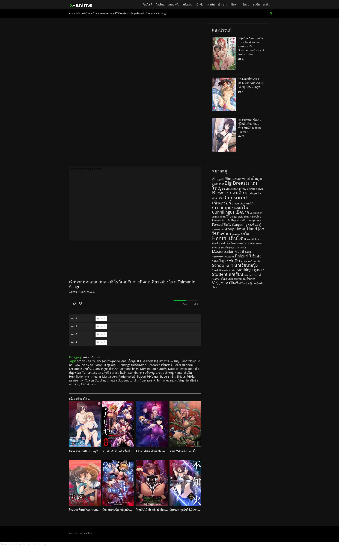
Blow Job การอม (254, 188)
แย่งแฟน (187, 4)
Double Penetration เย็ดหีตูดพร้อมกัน (236, 218)
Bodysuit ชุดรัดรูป (105, 365)
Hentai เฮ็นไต (183, 373)
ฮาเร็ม (266, 4)
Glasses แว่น (217, 229)
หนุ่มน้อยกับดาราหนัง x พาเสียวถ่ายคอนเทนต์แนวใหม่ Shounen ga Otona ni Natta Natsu (251, 46)
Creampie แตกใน (80, 369)
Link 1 (102, 318)
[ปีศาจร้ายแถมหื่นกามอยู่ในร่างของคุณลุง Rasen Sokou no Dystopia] (85, 424)
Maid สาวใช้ (240, 247)
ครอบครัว (173, 4)
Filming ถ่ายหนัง (254, 220)
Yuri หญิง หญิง (250, 283)
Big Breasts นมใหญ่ (166, 361)
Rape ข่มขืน (167, 376)
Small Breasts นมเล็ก (224, 270)
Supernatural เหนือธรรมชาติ (136, 380)
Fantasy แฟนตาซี (98, 373)
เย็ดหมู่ (245, 4)
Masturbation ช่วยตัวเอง (231, 251)
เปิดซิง (199, 4)
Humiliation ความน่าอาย (85, 376)
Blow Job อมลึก (83, 365)
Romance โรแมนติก (251, 261)
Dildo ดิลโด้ (222, 216)
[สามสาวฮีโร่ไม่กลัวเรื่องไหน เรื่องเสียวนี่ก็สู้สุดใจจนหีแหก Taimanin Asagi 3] (118, 424)
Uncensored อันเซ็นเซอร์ (241, 278)
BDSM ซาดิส (145, 361)
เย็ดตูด (234, 4)
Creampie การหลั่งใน (243, 203)
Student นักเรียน (227, 274)
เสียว (214, 287)
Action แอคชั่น (86, 361)
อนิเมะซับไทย (91, 357)
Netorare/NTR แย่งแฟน (223, 256)
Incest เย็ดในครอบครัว (231, 243)
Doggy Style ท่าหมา (241, 216)
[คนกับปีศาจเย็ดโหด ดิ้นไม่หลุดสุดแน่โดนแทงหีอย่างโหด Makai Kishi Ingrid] (185, 424)
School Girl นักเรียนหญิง (235, 265)
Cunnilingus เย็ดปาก (105, 369)
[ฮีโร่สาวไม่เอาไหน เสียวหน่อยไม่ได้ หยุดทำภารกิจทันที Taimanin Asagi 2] (152, 424)
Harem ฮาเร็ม (239, 234)
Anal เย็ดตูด (128, 361)
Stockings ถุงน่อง (106, 380)
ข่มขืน (256, 4)
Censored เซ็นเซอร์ (160, 365)
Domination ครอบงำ (153, 369)
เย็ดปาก (222, 4)
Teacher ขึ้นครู (219, 278)
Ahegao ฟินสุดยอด (108, 361)
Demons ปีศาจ (129, 369)
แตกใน (211, 4)
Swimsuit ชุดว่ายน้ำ (253, 275)
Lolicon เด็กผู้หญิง (226, 247)
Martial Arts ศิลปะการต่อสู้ (119, 376)
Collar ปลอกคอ (183, 365)
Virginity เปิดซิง (188, 380)
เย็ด (262, 283)
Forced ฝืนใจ (118, 373)
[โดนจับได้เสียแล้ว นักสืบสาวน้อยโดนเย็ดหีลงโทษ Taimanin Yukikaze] (152, 483)
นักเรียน (160, 4)
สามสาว (74, 384)
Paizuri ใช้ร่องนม (148, 376)
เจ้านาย (91, 384)
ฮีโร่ (83, 384)
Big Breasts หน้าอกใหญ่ (234, 188)
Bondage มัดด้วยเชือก (132, 365)
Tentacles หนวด (167, 380)
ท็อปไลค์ (147, 4)
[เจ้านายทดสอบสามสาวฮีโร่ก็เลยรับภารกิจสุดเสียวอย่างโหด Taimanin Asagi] (224, 53)
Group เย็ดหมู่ (164, 373)
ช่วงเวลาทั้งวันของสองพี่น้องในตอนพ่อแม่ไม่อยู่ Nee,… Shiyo (251, 83)
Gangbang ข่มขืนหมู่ (141, 373)
